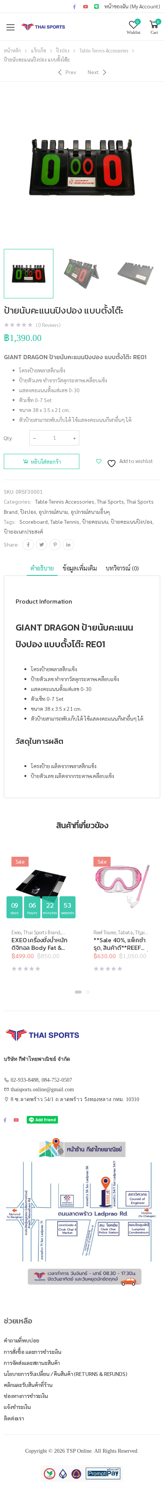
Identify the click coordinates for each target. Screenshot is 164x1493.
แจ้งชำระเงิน (17, 1406)
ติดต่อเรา (14, 1418)
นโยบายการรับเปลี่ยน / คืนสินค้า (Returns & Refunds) (65, 1373)
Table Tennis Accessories (103, 50)
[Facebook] (28, 544)
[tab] (42, 569)
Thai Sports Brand (41, 932)
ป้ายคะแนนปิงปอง (131, 521)
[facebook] (74, 6)
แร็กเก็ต (38, 50)
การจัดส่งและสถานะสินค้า (32, 1362)
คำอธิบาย (42, 568)
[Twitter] (41, 544)
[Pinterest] (55, 544)
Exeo (16, 932)
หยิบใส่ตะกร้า (46, 461)
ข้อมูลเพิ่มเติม (80, 568)
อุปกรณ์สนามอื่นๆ (90, 511)
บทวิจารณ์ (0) (122, 568)
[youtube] (85, 6)
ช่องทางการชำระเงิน (26, 1395)
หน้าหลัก (12, 50)
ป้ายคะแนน (95, 521)
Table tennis (64, 521)
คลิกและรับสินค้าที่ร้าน (28, 1384)
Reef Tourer (104, 932)
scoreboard (33, 521)
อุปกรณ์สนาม (53, 511)
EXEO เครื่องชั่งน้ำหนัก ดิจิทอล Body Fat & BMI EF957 (39, 947)
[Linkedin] (68, 544)
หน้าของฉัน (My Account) (132, 6)
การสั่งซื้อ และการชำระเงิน (32, 1351)
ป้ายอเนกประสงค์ (23, 531)
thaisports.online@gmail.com (42, 1089)
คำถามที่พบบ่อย (21, 1340)
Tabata (125, 932)
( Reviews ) (48, 324)
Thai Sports (110, 501)
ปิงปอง (62, 50)
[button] (78, 992)
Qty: (8, 437)
